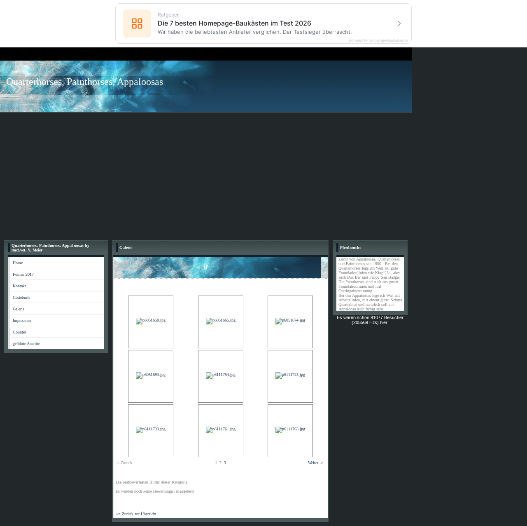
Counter (19, 332)
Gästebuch (21, 297)
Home (18, 263)
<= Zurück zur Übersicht (136, 514)
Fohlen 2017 (23, 274)
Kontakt (19, 286)
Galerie (18, 309)
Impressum (22, 320)
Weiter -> (315, 462)
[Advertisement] (263, 174)
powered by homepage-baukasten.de (378, 40)
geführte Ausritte (26, 343)
